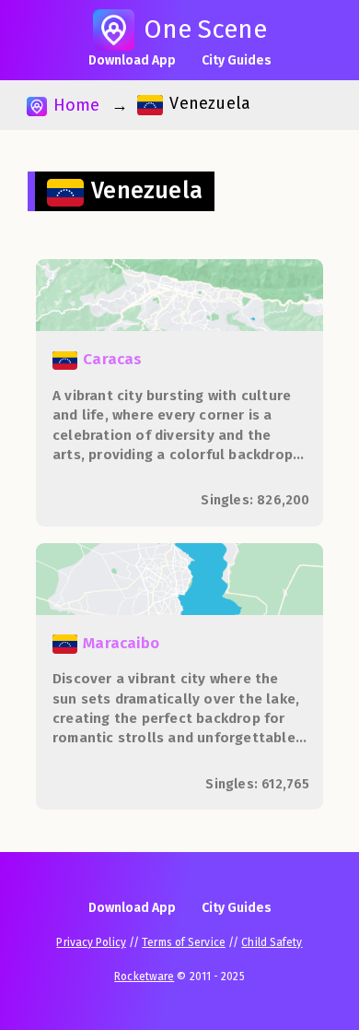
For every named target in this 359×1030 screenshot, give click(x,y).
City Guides (237, 60)
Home (73, 105)
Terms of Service (184, 942)
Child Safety (271, 942)
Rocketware (144, 976)
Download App (132, 60)
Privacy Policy (90, 942)
